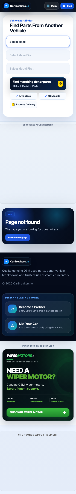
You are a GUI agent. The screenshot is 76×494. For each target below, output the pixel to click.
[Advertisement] (38, 165)
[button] (38, 83)
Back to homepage (17, 237)
